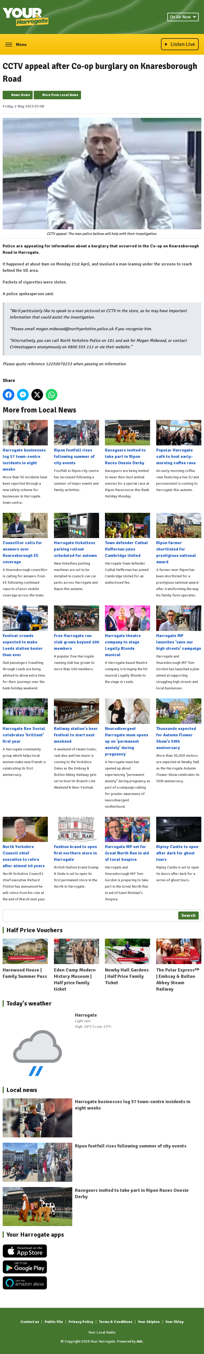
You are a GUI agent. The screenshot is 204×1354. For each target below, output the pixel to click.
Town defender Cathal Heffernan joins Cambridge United (126, 549)
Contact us (29, 1321)
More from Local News (60, 95)
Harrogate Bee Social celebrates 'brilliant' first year (24, 735)
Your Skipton (149, 1321)
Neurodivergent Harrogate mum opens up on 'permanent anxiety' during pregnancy (126, 741)
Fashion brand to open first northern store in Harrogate (75, 853)
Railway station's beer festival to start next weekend (76, 735)
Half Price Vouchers (34, 930)
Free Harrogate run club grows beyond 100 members (76, 642)
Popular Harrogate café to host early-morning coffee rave (176, 457)
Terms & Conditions (115, 1321)
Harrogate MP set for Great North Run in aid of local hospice (127, 853)
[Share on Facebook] (8, 395)
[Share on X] (37, 395)
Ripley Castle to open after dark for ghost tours (177, 853)
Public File (54, 1321)
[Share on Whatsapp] (51, 395)
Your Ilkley (174, 1321)
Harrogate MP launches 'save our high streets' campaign (178, 642)
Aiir (140, 1341)
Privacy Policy (81, 1321)
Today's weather (29, 1003)
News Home (20, 95)
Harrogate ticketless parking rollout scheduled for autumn (75, 549)
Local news (21, 1090)
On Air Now (180, 17)
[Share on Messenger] (23, 395)
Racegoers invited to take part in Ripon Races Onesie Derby (125, 457)
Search (188, 915)
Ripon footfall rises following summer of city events (74, 457)
